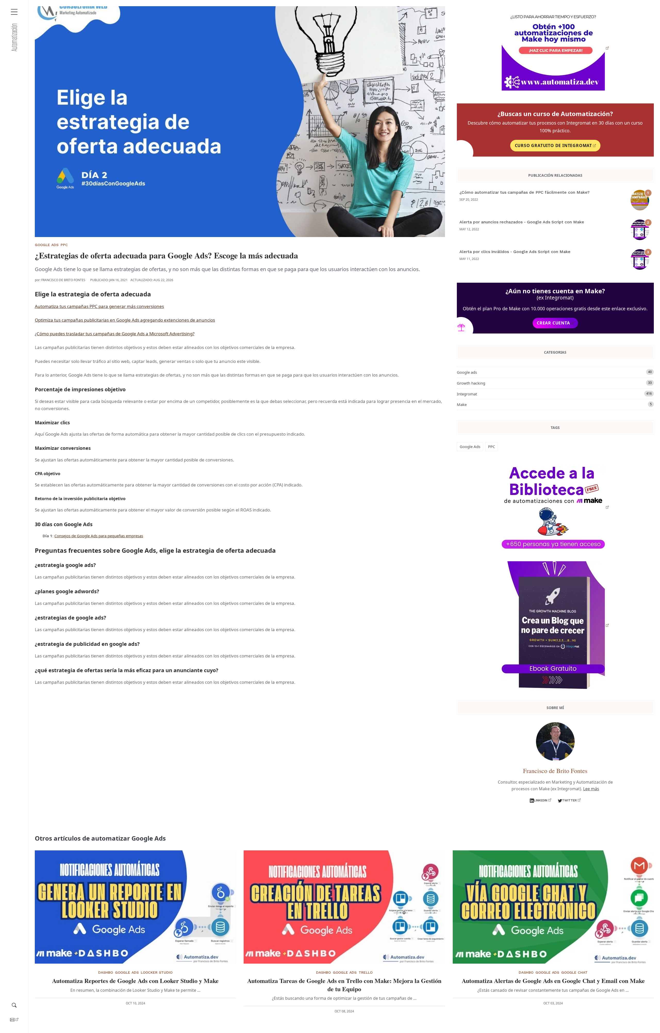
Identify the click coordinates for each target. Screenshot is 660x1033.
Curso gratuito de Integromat (553, 145)
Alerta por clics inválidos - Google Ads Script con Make (515, 251)
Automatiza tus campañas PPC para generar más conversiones (99, 306)
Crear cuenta (553, 323)
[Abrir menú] (14, 12)
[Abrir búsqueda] (14, 1004)
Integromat (554, 393)
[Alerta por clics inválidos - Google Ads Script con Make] (641, 259)
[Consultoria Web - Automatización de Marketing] (14, 37)
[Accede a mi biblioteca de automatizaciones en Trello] (555, 48)
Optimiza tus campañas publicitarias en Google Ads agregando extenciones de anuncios (125, 320)
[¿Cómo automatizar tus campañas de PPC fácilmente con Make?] (641, 200)
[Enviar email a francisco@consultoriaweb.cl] (14, 1019)
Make (554, 404)
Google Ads (47, 245)
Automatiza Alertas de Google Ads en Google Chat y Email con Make (553, 981)
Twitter (569, 800)
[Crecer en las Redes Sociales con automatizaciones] (555, 625)
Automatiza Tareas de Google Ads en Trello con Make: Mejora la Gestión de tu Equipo (344, 985)
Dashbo (105, 972)
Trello (366, 972)
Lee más (591, 789)
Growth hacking (554, 383)
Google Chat (574, 972)
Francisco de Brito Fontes (63, 280)
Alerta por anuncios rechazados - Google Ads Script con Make (521, 221)
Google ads (554, 372)
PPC (64, 245)
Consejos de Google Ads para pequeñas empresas (98, 535)
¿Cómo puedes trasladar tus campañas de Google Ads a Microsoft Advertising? (114, 334)
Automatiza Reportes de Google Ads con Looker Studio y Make (135, 981)
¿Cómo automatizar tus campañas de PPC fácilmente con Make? (524, 192)
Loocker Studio (156, 972)
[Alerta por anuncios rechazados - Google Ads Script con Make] (641, 229)
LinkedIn (540, 800)
